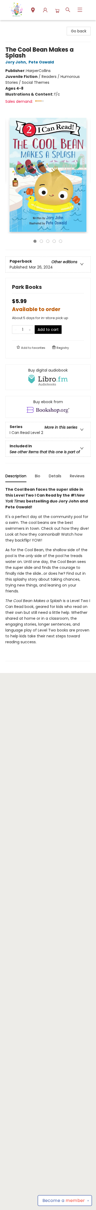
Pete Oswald (41, 62)
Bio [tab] (37, 476)
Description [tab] (15, 476)
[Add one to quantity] (29, 329)
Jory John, (16, 62)
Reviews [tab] (77, 476)
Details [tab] (55, 476)
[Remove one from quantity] (15, 329)
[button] (33, 10)
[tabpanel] (48, 573)
